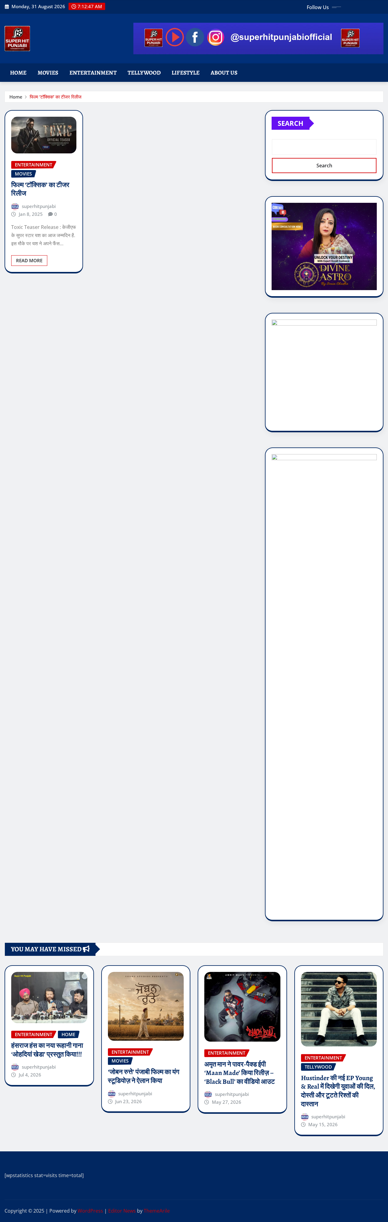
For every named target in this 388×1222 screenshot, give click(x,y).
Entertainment (93, 73)
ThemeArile (157, 1210)
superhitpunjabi (39, 206)
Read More (29, 260)
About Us (224, 73)
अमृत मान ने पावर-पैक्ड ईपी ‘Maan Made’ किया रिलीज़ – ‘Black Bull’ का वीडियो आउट (239, 1073)
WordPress (90, 1210)
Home (18, 73)
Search (290, 123)
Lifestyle (185, 73)
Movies (48, 73)
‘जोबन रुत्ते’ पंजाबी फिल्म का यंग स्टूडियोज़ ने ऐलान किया (143, 1076)
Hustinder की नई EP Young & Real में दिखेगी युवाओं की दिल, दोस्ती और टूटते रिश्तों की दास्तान (338, 1091)
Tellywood (144, 73)
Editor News (122, 1210)
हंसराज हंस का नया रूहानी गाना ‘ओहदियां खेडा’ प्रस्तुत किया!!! (47, 1050)
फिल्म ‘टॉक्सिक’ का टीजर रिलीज (56, 97)
